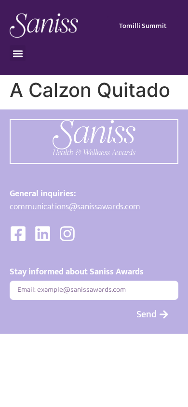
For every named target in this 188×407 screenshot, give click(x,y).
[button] (18, 53)
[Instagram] (67, 233)
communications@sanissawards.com (75, 207)
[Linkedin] (42, 233)
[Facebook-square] (18, 233)
